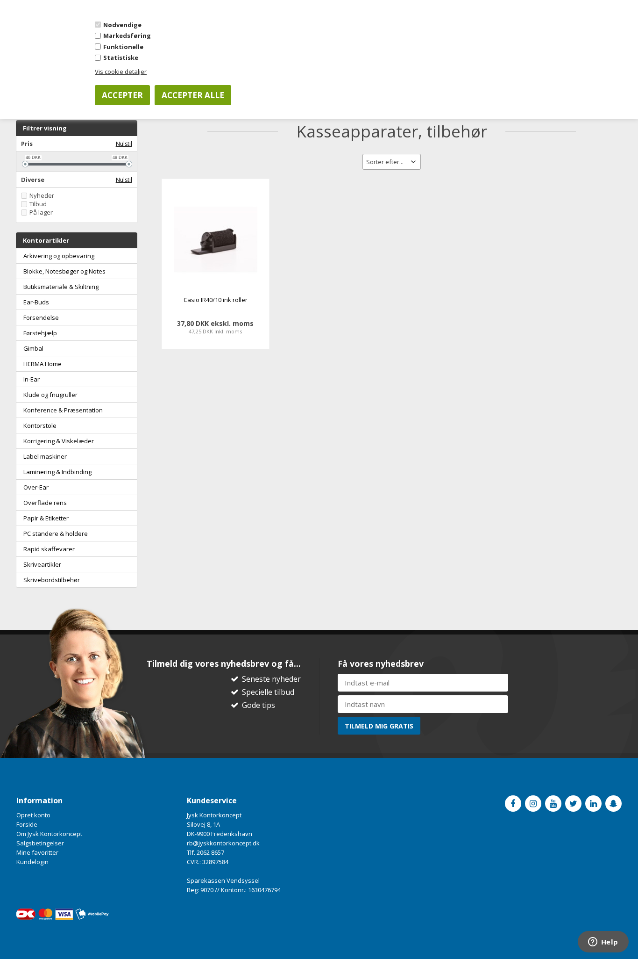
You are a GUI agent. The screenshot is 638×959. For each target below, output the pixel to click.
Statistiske (120, 57)
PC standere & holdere (55, 533)
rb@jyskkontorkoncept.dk (223, 843)
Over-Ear (36, 487)
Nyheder (41, 196)
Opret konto (33, 815)
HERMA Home (42, 364)
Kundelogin (32, 862)
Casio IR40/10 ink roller (216, 300)
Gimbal (33, 348)
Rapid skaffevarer (49, 549)
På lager (41, 212)
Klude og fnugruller (50, 394)
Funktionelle (123, 47)
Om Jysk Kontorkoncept (49, 833)
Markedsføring (127, 35)
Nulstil (124, 144)
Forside (26, 824)
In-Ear (31, 379)
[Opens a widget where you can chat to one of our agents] (603, 942)
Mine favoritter (37, 852)
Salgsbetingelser (40, 843)
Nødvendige (122, 25)
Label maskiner (45, 456)
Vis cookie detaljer (121, 71)
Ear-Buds (36, 302)
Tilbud (38, 204)
